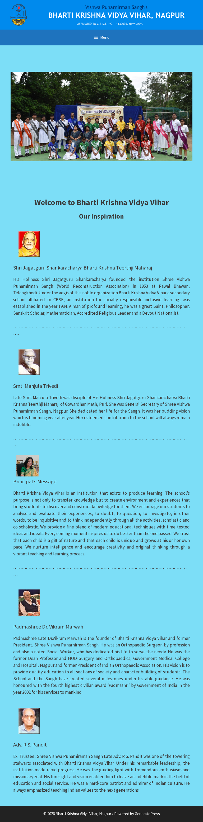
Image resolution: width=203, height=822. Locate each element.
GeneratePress (147, 813)
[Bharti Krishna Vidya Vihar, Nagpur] (101, 14)
